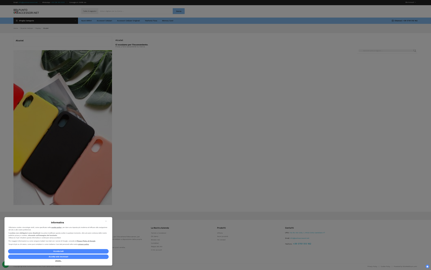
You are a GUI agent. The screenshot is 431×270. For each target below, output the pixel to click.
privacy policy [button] (83, 244)
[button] (58, 251)
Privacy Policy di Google (86, 241)
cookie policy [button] (56, 227)
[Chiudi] (106, 221)
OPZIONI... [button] (58, 261)
